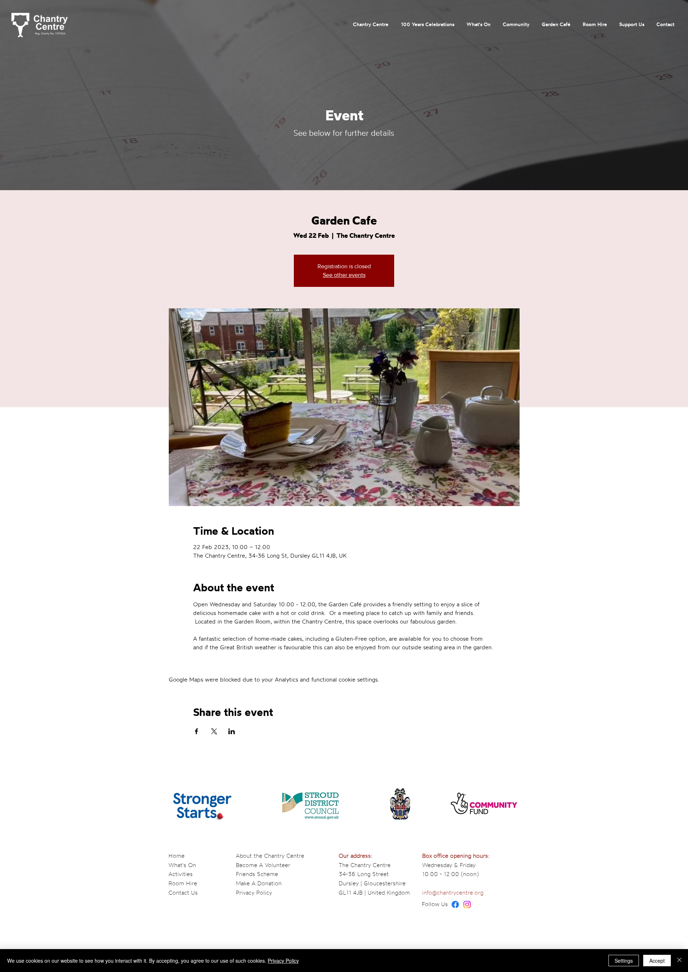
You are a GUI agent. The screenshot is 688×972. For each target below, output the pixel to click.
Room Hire (182, 883)
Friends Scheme (257, 873)
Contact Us (183, 892)
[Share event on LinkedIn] (231, 731)
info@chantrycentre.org (452, 892)
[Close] (679, 960)
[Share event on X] (214, 731)
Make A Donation (259, 883)
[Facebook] (455, 904)
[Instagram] (467, 904)
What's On (182, 864)
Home (176, 855)
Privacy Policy (254, 892)
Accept (657, 960)
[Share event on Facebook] (196, 731)
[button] (371, 24)
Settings (624, 960)
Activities (180, 873)
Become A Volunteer (263, 864)
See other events (344, 275)
